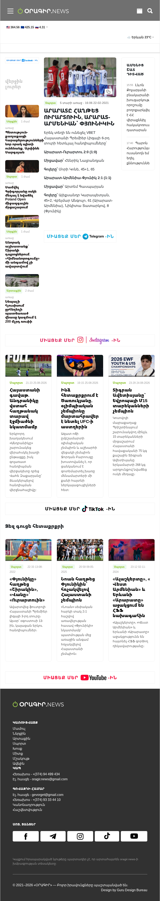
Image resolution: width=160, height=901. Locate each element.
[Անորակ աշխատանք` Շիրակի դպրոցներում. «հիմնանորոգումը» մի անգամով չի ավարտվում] (22, 221)
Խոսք (17, 748)
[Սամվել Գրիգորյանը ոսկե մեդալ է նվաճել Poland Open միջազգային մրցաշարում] (22, 166)
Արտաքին (13, 290)
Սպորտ (11, 176)
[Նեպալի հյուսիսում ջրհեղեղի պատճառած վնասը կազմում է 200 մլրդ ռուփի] (22, 280)
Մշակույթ (21, 758)
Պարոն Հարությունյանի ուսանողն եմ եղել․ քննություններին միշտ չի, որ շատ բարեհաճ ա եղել (141, 163)
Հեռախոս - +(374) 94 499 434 (36, 774)
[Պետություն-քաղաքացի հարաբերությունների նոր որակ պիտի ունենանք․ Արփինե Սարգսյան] (22, 111)
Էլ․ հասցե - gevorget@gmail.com (38, 795)
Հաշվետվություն (27, 810)
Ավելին (18, 763)
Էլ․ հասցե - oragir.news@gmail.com (40, 779)
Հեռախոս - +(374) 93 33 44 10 (37, 800)
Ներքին (11, 121)
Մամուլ (19, 728)
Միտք (18, 753)
